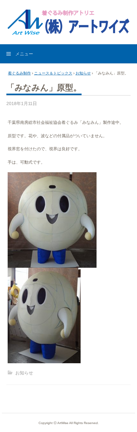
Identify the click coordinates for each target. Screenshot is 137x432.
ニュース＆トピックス (53, 73)
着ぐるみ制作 (19, 73)
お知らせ (83, 73)
